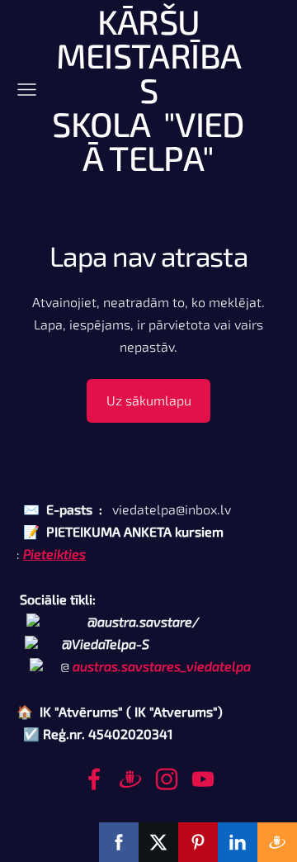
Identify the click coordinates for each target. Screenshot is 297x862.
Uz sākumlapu (148, 400)
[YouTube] (202, 779)
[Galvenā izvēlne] (27, 89)
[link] (162, 666)
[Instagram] (166, 779)
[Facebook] (94, 779)
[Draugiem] (130, 779)
